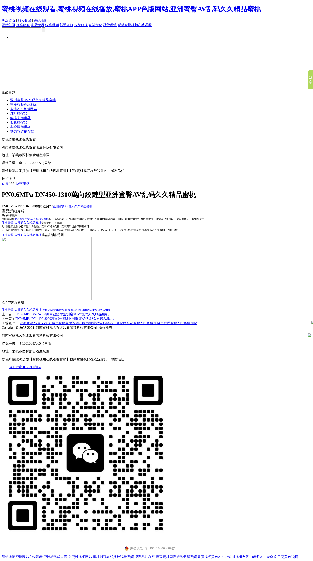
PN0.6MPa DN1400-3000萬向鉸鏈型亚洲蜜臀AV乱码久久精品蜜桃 (64, 318)
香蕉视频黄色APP (211, 557)
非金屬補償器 (20, 127)
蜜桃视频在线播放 (23, 104)
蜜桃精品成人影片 (57, 557)
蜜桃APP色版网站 (23, 109)
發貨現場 (110, 25)
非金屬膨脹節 (123, 323)
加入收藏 (24, 20)
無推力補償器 (20, 118)
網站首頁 (8, 25)
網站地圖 (40, 20)
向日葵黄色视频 (286, 557)
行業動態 (52, 25)
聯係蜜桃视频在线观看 (135, 25)
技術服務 (81, 25)
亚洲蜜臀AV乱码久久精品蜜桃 (33, 100)
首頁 (5, 183)
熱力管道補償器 (22, 131)
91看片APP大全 (261, 557)
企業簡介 (23, 25)
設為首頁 (8, 20)
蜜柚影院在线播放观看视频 (113, 557)
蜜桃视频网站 (82, 557)
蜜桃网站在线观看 (29, 557)
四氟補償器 (18, 122)
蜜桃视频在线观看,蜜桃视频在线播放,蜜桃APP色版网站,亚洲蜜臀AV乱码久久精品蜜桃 (131, 9)
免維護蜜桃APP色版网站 (178, 323)
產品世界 (37, 25)
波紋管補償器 (102, 323)
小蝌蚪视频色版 (237, 557)
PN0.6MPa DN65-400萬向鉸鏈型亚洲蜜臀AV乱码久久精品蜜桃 (62, 314)
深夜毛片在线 (145, 557)
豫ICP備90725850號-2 (25, 367)
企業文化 (95, 25)
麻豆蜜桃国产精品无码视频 (176, 557)
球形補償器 (18, 113)
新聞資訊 (66, 25)
